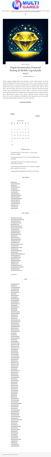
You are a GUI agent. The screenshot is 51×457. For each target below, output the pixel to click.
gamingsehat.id (15, 411)
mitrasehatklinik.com (16, 250)
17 (12, 135)
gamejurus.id (14, 385)
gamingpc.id (14, 318)
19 (17, 135)
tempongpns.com (15, 221)
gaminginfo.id (14, 341)
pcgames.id (14, 334)
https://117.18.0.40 (15, 203)
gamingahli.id (14, 351)
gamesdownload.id (16, 426)
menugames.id (15, 375)
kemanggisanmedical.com (18, 253)
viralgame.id (14, 442)
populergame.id (15, 445)
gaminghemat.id (15, 342)
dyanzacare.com (15, 268)
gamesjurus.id (14, 365)
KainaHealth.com (15, 258)
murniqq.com (14, 206)
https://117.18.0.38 (15, 197)
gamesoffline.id (15, 302)
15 (25, 132)
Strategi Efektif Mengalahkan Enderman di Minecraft (25, 171)
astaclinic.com (14, 263)
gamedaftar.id (14, 436)
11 (14, 132)
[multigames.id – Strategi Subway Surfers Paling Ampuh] (25, 5)
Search (13, 114)
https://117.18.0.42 (15, 190)
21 (23, 135)
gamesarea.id (14, 392)
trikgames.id (14, 310)
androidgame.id (15, 284)
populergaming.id (15, 416)
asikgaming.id (14, 360)
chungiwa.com (15, 245)
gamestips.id (14, 305)
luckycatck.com (15, 229)
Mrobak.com (14, 235)
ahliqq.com (14, 185)
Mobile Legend (25, 64)
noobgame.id (14, 441)
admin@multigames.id (29, 76)
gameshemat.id (15, 377)
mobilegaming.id (15, 326)
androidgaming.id (15, 287)
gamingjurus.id (15, 346)
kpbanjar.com (14, 252)
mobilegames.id (15, 298)
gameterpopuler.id (16, 439)
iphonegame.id (15, 323)
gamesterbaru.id (15, 303)
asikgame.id (14, 396)
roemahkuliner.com (16, 222)
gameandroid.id (15, 289)
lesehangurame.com (16, 217)
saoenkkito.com (15, 224)
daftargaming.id (15, 413)
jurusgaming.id (15, 356)
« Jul (12, 144)
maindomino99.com (16, 195)
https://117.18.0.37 (15, 200)
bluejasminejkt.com (16, 234)
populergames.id (15, 429)
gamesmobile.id (15, 300)
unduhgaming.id (15, 410)
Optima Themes (14, 454)
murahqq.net (14, 192)
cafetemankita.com (16, 239)
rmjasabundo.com (15, 240)
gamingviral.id (14, 406)
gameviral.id (14, 434)
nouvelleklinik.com (16, 257)
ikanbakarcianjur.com (16, 247)
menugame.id (14, 401)
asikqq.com (14, 182)
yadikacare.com (15, 262)
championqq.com (15, 201)
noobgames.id (14, 432)
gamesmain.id (14, 367)
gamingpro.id (14, 408)
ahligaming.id (14, 374)
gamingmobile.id (15, 313)
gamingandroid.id (15, 320)
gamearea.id (14, 393)
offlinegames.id (15, 295)
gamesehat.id (14, 437)
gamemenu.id (14, 387)
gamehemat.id (15, 380)
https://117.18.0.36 (15, 183)
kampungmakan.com (16, 227)
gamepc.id (13, 293)
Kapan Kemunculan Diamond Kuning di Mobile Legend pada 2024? (25, 70)
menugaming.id (15, 357)
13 (20, 132)
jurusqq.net (14, 188)
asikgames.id (14, 382)
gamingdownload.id (16, 403)
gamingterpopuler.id (16, 419)
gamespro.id (14, 423)
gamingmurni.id (15, 344)
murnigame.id (14, 390)
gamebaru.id (14, 431)
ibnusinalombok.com (16, 265)
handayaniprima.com (16, 226)
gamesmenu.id (15, 362)
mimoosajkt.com (15, 242)
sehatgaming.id (15, 414)
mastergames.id (15, 400)
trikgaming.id (14, 316)
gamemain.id (14, 383)
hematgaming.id (15, 370)
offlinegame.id (14, 328)
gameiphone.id (15, 290)
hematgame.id (15, 398)
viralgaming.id (14, 418)
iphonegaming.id (15, 324)
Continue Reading (25, 102)
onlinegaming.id (15, 331)
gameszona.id (14, 372)
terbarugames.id (15, 338)
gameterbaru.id (15, 306)
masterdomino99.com (16, 198)
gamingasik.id (14, 349)
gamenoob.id (14, 427)
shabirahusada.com (16, 260)
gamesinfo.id (14, 297)
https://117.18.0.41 (15, 193)
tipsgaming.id (14, 315)
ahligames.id (14, 378)
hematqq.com (14, 205)
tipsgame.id (14, 339)
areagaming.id (14, 359)
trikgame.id (14, 285)
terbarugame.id (15, 336)
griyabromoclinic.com (16, 270)
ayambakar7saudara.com (17, 219)
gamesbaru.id (14, 424)
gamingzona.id (15, 354)
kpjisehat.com (14, 249)
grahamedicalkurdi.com (17, 267)
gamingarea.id (14, 352)
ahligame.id (14, 395)
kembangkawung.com (17, 244)
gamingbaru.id (15, 405)
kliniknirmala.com (15, 255)
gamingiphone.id (15, 311)
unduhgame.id (15, 444)
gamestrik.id (14, 308)
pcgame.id (13, 333)
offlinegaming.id (15, 329)
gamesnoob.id (14, 421)
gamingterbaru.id (15, 321)
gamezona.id (14, 388)
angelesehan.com (15, 232)
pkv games (14, 274)
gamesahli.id (14, 369)
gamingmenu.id (15, 347)
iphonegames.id (15, 292)
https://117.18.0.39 (15, 187)
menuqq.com (14, 208)
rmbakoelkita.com (15, 231)
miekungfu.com (15, 237)
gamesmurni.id (15, 364)
